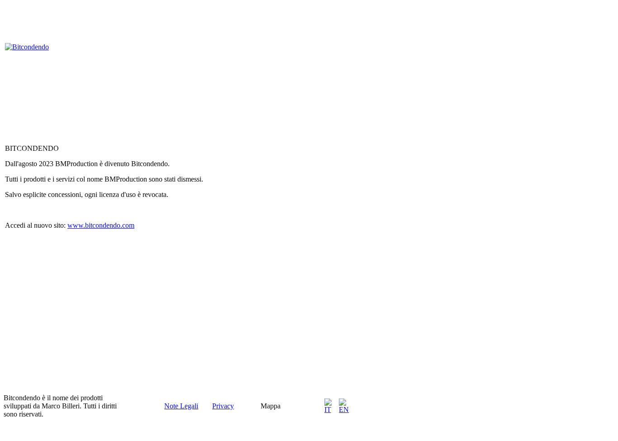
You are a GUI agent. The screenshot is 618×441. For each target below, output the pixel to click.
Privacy (223, 406)
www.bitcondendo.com (100, 225)
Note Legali (181, 406)
